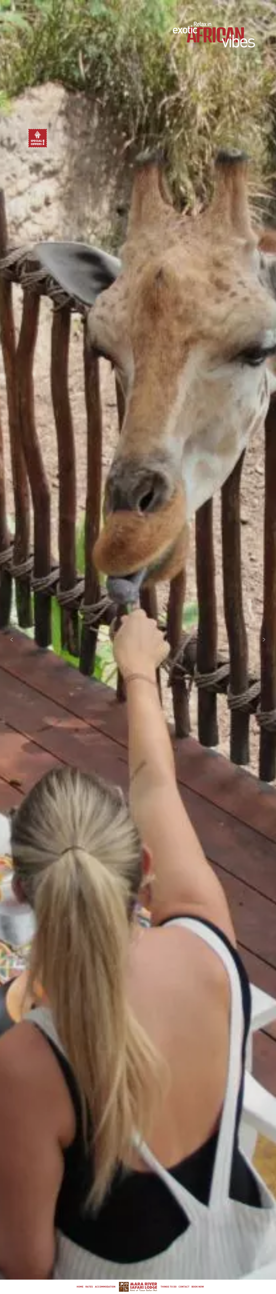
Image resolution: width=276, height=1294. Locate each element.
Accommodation (105, 1287)
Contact (184, 1287)
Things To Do (169, 1287)
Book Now (197, 1287)
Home (80, 1287)
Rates (89, 1287)
